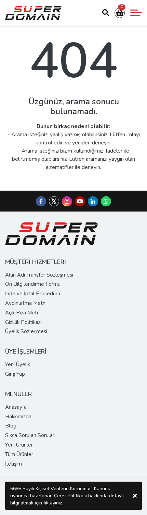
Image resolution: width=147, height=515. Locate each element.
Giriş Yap (15, 374)
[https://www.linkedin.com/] (93, 201)
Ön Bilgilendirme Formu (33, 284)
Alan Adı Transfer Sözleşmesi (39, 274)
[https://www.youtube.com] (80, 201)
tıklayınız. (53, 503)
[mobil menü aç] (136, 13)
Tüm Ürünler (19, 454)
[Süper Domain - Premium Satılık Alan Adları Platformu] (33, 13)
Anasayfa (16, 407)
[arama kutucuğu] (105, 13)
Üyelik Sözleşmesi (26, 331)
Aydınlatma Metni (25, 303)
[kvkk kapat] (135, 495)
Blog (10, 425)
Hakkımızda (18, 416)
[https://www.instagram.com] (67, 201)
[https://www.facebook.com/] (41, 201)
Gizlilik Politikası (23, 322)
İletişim (13, 464)
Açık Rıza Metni (23, 312)
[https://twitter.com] (54, 204)
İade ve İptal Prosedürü (32, 293)
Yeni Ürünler (19, 444)
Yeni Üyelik (17, 364)
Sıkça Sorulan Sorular (29, 435)
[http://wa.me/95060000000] (106, 201)
